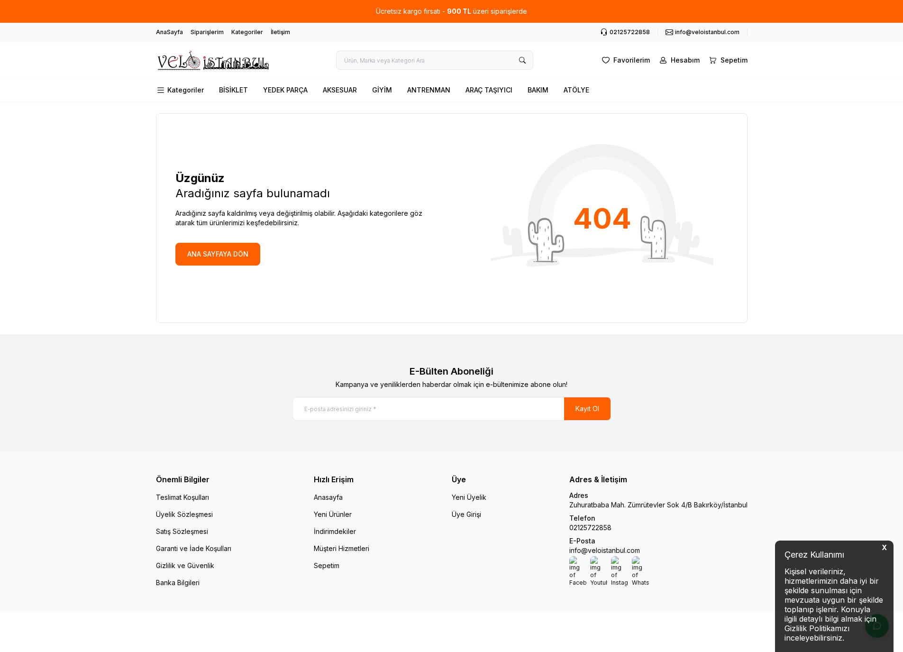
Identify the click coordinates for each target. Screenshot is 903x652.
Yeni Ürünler (333, 514)
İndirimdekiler (335, 531)
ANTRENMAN (428, 90)
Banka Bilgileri (178, 583)
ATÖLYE (576, 90)
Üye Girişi (466, 514)
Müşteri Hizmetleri (341, 548)
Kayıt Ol (587, 408)
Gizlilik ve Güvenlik (185, 565)
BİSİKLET (233, 90)
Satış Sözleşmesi (182, 531)
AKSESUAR (340, 90)
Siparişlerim (207, 32)
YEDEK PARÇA (285, 90)
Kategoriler (247, 32)
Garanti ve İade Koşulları (193, 548)
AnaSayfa (169, 32)
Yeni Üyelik (469, 497)
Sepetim (326, 565)
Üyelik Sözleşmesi (184, 514)
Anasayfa (328, 497)
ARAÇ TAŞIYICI (488, 90)
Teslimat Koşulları (182, 497)
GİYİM (382, 90)
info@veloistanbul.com (604, 550)
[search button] (522, 60)
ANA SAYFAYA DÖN (217, 254)
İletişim (280, 32)
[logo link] (213, 60)
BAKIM (538, 90)
